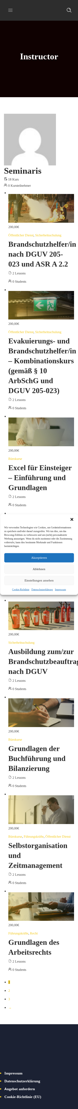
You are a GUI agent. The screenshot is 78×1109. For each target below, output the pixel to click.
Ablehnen (39, 569)
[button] (72, 519)
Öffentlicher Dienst (20, 235)
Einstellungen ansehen (39, 580)
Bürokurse (15, 458)
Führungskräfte (34, 836)
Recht (34, 933)
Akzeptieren (39, 557)
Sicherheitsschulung (48, 235)
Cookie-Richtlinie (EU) (22, 1096)
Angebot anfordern (19, 1088)
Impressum (60, 589)
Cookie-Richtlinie (20, 589)
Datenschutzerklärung (42, 589)
